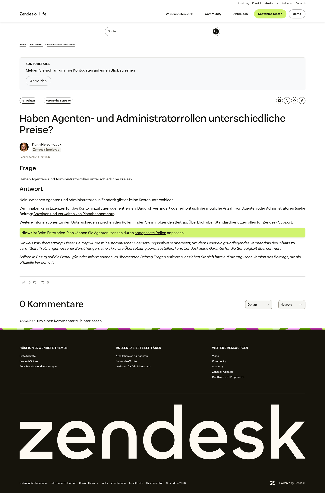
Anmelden (240, 14)
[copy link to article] (302, 100)
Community (213, 14)
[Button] (24, 282)
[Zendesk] (162, 432)
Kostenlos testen (270, 14)
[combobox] (258, 304)
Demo (297, 14)
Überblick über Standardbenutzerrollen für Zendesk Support (240, 222)
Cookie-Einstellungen (113, 483)
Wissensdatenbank (179, 14)
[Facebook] (294, 100)
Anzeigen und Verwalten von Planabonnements (73, 213)
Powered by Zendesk (292, 483)
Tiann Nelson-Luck (47, 144)
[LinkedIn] (279, 100)
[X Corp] (287, 100)
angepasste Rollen (150, 232)
